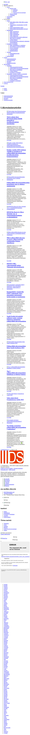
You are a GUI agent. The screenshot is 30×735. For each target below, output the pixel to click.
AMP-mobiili (12, 469)
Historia (15, 11)
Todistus (6, 526)
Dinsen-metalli (13, 14)
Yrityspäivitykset (11, 60)
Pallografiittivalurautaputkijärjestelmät (19, 68)
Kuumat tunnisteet (18, 468)
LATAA (6, 83)
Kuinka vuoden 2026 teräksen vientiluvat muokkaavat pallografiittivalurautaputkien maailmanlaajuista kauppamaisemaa (16, 153)
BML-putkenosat (14, 33)
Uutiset (5, 57)
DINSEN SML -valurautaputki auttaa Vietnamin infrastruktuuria (15, 265)
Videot (8, 18)
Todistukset (9, 16)
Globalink (12, 15)
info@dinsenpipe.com (9, 492)
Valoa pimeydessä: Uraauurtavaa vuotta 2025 (15, 398)
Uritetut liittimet (13, 40)
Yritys (8, 7)
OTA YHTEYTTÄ (8, 82)
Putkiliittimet (10, 30)
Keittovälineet (10, 56)
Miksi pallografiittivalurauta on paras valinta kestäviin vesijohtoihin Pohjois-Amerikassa (16, 240)
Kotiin (5, 88)
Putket (8, 20)
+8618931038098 (8, 493)
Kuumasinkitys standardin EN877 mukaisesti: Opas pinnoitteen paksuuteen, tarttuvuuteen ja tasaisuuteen (16, 294)
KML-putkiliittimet (14, 34)
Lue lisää (9, 140)
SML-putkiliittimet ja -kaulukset (17, 45)
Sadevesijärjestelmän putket (16, 27)
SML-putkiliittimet (14, 31)
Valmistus (15, 10)
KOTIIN (6, 4)
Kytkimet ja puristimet (12, 44)
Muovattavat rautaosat (15, 38)
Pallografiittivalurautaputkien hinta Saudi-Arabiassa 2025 (16, 347)
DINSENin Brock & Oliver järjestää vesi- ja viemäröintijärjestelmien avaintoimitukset (15, 214)
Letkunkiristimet (14, 49)
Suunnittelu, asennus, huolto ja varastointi (17, 74)
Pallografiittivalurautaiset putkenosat (18, 37)
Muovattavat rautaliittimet (16, 69)
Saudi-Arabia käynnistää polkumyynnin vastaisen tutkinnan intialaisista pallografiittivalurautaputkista (16, 318)
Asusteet (9, 52)
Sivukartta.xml (4, 469)
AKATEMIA (7, 64)
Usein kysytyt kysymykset (19, 12)
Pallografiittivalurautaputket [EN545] (19, 29)
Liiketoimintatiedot (11, 59)
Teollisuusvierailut (11, 63)
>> (10, 449)
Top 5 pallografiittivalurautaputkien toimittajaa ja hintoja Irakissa (16, 372)
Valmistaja (6, 523)
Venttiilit (12, 54)
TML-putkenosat (14, 35)
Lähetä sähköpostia (5, 534)
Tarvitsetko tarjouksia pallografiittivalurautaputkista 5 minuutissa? (16, 427)
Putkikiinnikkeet (14, 50)
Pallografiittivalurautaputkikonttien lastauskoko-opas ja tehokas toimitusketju (18, 184)
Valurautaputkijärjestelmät (16, 67)
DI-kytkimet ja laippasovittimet (17, 46)
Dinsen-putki (13, 8)
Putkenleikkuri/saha (14, 53)
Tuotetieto (9, 65)
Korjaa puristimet (14, 48)
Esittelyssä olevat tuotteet (7, 468)
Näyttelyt (9, 61)
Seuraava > (7, 449)
